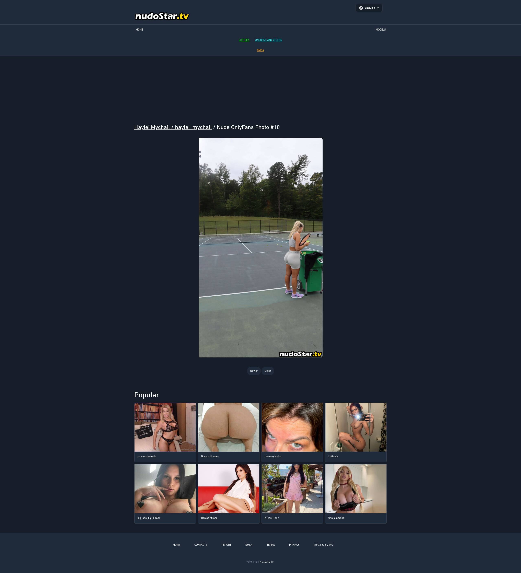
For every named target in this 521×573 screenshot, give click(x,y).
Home (139, 29)
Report (226, 545)
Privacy (294, 545)
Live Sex (244, 40)
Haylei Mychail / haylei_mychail (173, 127)
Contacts (200, 545)
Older (268, 371)
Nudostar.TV (267, 562)
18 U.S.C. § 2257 (324, 545)
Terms (271, 545)
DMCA (260, 50)
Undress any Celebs (268, 40)
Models (381, 29)
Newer (254, 371)
